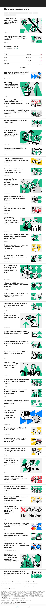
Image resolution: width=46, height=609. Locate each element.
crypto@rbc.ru (4, 597)
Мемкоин (6, 213)
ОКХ (17, 48)
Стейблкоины (7, 424)
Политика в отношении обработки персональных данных (25, 585)
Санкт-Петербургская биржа (20, 602)
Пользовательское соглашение (7, 585)
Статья (10, 12)
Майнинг (20, 12)
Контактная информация (5, 581)
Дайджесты (6, 42)
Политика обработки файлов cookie (8, 587)
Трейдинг (15, 12)
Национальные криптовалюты (10, 550)
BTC (5, 127)
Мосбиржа (12, 602)
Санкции (6, 106)
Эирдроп (6, 15)
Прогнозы (26, 12)
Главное (17, 607)
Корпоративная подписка (6, 583)
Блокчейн (35, 12)
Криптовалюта (7, 78)
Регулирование (13, 15)
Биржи (30, 12)
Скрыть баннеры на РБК (22, 581)
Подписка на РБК (31, 581)
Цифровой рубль (7, 116)
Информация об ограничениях (18, 583)
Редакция (14, 581)
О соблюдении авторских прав (32, 583)
